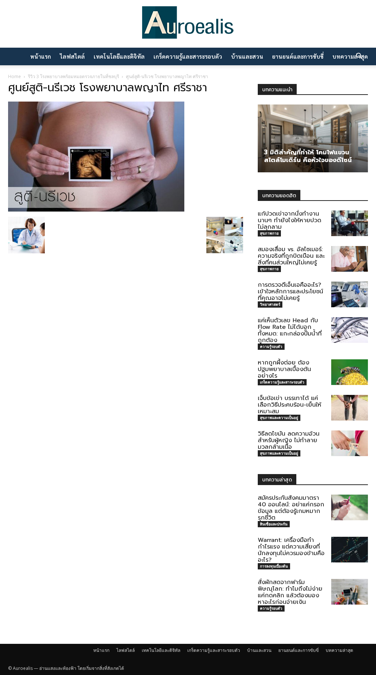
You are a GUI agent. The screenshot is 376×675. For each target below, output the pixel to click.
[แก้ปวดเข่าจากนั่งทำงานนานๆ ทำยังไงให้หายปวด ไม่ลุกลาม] (349, 223)
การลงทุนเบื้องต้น (274, 566)
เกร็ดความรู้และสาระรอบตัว (187, 56)
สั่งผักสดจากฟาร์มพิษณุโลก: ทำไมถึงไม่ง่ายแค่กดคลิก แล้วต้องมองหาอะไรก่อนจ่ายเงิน (290, 592)
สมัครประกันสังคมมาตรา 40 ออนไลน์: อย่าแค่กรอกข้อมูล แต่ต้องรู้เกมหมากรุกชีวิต (291, 508)
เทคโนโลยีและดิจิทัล (119, 56)
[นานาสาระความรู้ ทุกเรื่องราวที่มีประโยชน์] (188, 24)
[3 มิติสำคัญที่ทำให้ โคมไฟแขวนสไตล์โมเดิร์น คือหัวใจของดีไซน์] (313, 138)
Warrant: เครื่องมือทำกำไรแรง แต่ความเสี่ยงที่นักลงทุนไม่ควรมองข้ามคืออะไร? (291, 550)
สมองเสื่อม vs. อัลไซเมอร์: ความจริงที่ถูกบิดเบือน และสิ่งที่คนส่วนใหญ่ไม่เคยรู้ (291, 256)
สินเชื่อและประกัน (274, 524)
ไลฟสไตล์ (72, 56)
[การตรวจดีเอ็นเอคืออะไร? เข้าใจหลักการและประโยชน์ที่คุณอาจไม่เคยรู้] (349, 294)
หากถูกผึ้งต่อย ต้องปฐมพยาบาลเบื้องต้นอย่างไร (284, 369)
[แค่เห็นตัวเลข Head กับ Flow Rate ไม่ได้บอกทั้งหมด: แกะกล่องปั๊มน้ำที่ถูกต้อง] (349, 330)
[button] (359, 57)
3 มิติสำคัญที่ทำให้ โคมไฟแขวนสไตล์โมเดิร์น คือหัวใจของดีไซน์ (308, 156)
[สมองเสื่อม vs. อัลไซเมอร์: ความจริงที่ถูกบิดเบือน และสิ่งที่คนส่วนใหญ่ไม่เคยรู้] (349, 259)
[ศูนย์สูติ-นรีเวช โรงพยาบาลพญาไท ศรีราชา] (96, 209)
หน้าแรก (40, 56)
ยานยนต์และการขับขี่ (297, 56)
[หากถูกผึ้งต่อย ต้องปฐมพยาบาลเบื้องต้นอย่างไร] (349, 372)
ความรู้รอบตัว (271, 346)
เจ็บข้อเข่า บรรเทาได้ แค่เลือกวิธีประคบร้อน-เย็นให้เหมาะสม (289, 405)
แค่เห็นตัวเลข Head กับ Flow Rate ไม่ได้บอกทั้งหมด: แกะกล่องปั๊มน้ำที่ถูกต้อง (290, 330)
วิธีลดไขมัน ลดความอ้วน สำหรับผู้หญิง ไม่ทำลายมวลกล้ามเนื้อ (288, 440)
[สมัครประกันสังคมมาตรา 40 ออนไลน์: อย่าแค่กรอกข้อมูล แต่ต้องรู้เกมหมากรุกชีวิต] (349, 507)
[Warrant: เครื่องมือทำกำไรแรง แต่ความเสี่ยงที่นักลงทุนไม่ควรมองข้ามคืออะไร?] (349, 549)
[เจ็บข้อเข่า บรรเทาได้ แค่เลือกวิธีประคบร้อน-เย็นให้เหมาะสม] (349, 408)
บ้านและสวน (247, 56)
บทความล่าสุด (339, 650)
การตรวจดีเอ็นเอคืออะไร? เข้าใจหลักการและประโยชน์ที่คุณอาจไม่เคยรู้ (290, 291)
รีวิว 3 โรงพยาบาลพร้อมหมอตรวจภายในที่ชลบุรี (73, 76)
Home (14, 76)
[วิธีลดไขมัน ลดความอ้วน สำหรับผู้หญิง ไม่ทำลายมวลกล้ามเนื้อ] (349, 443)
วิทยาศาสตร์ (270, 304)
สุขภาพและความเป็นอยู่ (279, 417)
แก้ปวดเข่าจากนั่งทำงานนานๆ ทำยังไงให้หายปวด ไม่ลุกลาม (289, 220)
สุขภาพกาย (269, 233)
